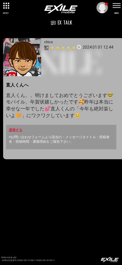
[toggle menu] (116, 5)
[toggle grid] (5, 5)
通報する (15, 130)
